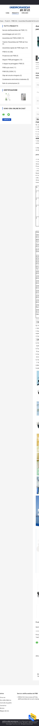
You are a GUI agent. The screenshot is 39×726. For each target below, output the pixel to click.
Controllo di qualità (5, 703)
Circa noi (25, 13)
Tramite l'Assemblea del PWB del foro (15, 42)
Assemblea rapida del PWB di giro (13, 48)
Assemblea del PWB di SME (11, 38)
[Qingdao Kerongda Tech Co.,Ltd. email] (4, 114)
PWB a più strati (7, 67)
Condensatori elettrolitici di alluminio (14, 79)
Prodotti (15, 13)
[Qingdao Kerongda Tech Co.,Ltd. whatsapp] (9, 114)
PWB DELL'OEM (7, 71)
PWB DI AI (14, 21)
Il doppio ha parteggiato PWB (12, 64)
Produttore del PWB (9, 56)
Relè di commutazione (9, 83)
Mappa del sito (4, 711)
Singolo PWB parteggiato (10, 60)
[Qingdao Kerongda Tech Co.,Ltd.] (19, 8)
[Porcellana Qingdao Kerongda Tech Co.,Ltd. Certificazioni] (8, 96)
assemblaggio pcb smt (10, 34)
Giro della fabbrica (5, 700)
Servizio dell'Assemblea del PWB (13, 30)
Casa (7, 13)
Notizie (2, 708)
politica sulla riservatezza (10, 721)
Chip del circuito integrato (11, 75)
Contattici (3, 705)
